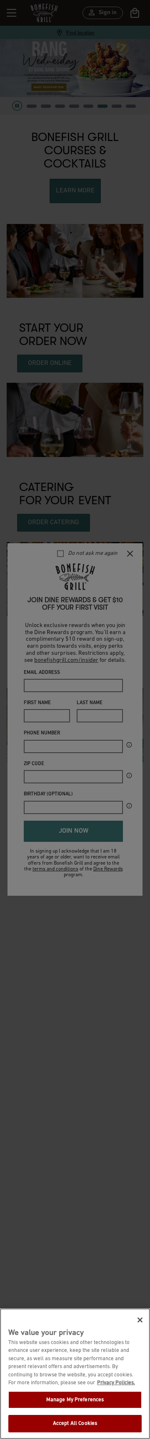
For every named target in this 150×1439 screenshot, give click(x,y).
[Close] (140, 1320)
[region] (75, 1373)
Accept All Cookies (75, 1423)
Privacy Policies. (116, 1383)
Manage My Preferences (75, 1400)
